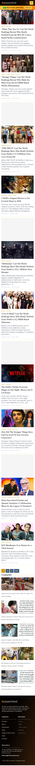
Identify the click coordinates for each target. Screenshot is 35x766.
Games (4, 736)
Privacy (20, 722)
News (18, 497)
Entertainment (6, 728)
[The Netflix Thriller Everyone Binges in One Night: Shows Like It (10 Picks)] (17, 373)
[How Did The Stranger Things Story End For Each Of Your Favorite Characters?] (17, 418)
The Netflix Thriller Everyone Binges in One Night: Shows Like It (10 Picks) (16, 390)
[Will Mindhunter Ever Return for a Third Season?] (17, 531)
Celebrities (4, 429)
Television (8, 26)
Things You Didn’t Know (9, 733)
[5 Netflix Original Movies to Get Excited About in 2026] (17, 184)
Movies (10, 195)
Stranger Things (10, 74)
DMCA (20, 725)
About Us (21, 731)
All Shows (4, 739)
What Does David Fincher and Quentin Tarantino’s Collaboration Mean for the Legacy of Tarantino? (16, 503)
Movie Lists (4, 195)
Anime (3, 731)
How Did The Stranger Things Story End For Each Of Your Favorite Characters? (16, 435)
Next (16, 571)
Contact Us (21, 733)
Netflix (3, 26)
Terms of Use (22, 728)
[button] (31, 3)
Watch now (28, 7)
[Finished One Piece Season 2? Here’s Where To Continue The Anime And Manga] (17, 583)
